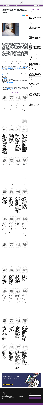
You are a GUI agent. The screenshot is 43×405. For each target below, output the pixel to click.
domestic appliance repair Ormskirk (12, 67)
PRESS (13, 5)
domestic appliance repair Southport (14, 68)
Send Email (5, 78)
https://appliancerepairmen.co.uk (10, 82)
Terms (20, 393)
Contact (20, 397)
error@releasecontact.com (9, 88)
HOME (4, 5)
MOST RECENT (8, 5)
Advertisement (21, 396)
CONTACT (17, 5)
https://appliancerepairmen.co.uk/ (7, 74)
